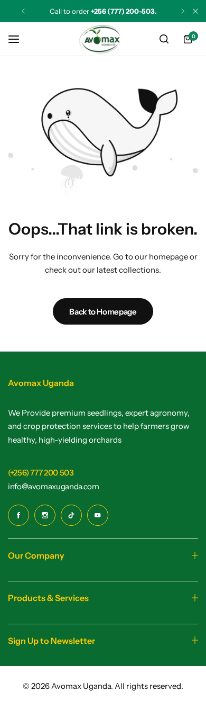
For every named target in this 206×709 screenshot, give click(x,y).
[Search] (163, 39)
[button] (23, 11)
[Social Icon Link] (18, 515)
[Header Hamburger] (19, 39)
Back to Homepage (102, 312)
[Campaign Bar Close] (195, 11)
